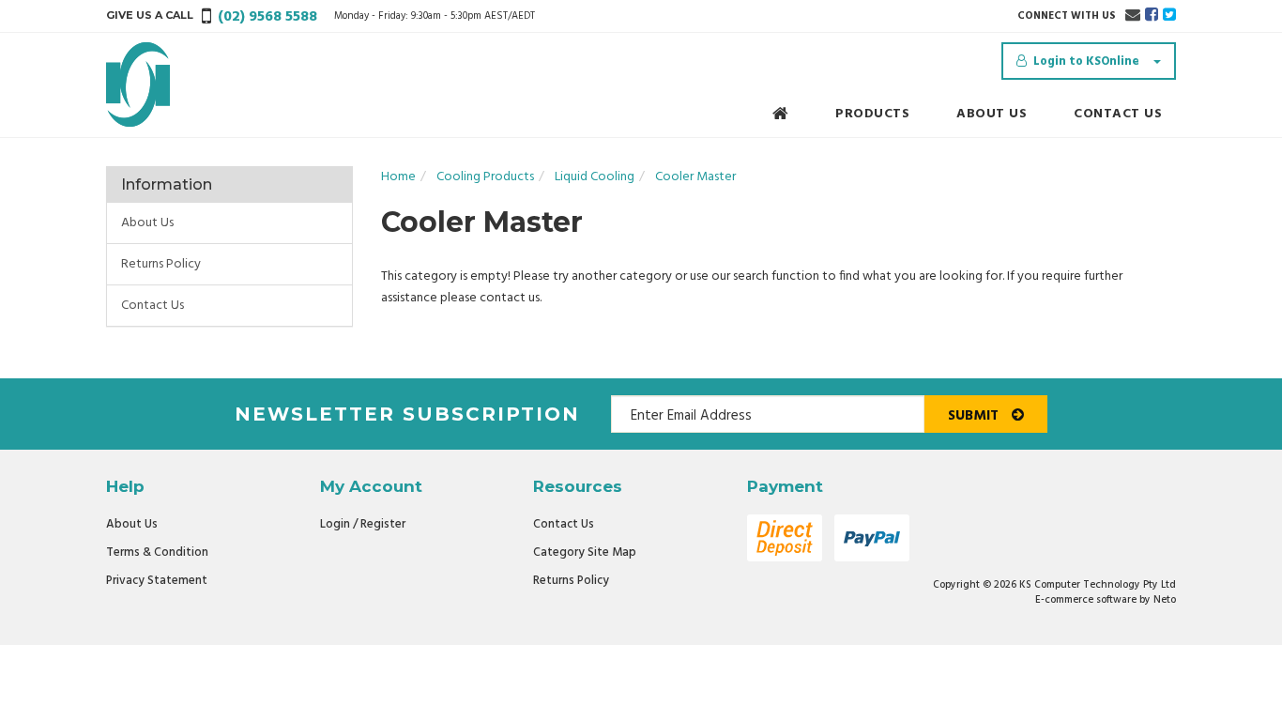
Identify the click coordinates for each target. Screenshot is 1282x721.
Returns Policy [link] (161, 264)
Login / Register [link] (362, 524)
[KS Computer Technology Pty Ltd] (138, 85)
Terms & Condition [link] (157, 552)
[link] (1151, 16)
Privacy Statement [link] (156, 581)
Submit (975, 416)
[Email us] (1132, 16)
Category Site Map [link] (584, 552)
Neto (1164, 599)
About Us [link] (147, 223)
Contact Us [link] (152, 305)
